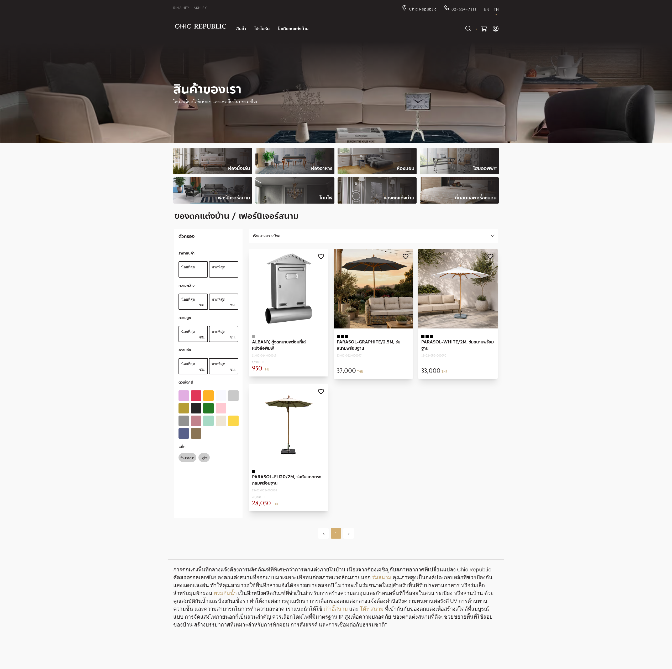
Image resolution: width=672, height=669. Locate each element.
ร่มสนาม (381, 577)
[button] (323, 533)
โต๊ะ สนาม (372, 608)
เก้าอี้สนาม (336, 608)
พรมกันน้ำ (225, 592)
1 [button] (336, 533)
